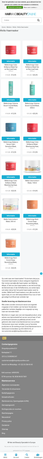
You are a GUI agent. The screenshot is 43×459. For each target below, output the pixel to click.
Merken (9, 27)
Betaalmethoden (8, 397)
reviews (27, 450)
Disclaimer (5, 425)
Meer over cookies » (30, 7)
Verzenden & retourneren (11, 389)
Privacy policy (7, 421)
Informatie (11, 61)
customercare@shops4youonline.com (18, 331)
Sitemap (5, 429)
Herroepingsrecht (8, 405)
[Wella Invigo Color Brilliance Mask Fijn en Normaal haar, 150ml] (11, 50)
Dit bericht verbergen (15, 7)
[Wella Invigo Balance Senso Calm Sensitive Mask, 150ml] (11, 127)
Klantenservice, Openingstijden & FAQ (15, 401)
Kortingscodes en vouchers (11, 409)
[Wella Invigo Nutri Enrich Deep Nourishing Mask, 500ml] (11, 243)
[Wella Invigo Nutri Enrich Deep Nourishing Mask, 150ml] (32, 205)
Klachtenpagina (7, 413)
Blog (3, 433)
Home (4, 27)
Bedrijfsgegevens (8, 393)
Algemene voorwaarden (10, 385)
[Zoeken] (38, 20)
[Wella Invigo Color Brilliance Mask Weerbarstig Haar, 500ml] (11, 166)
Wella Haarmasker (22, 27)
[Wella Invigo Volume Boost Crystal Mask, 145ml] (11, 89)
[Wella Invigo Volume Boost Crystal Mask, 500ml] (32, 89)
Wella (14, 27)
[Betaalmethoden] (4, 338)
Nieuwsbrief (6, 417)
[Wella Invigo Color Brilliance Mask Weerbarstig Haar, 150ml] (32, 127)
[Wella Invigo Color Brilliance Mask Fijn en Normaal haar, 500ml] (32, 50)
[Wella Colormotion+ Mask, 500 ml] (11, 205)
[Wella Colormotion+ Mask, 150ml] (32, 166)
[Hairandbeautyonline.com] (20, 13)
